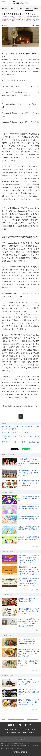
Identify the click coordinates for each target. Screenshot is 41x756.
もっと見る (35, 546)
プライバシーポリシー (24, 732)
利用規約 (33, 729)
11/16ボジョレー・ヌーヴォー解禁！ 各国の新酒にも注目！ (20, 443)
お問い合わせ (11, 732)
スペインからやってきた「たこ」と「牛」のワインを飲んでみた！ (20, 437)
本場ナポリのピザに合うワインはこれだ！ (16, 432)
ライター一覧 (24, 729)
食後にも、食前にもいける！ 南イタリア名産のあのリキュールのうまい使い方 (20, 428)
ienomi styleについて (12, 729)
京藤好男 (37, 25)
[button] (3, 3)
